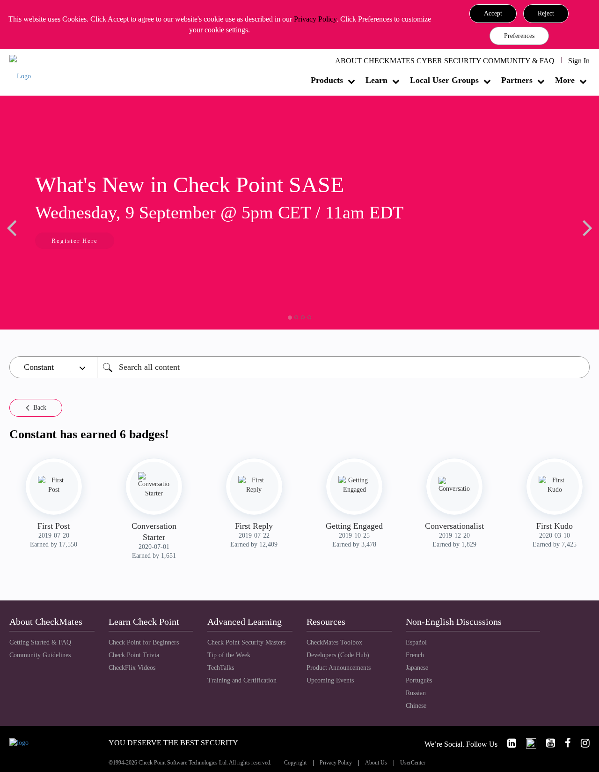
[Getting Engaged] (354, 485)
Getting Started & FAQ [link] (40, 642)
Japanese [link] (417, 667)
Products (327, 80)
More (565, 80)
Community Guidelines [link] (40, 655)
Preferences (519, 35)
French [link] (415, 655)
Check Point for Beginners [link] (144, 642)
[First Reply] (254, 485)
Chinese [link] (416, 705)
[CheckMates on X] (527, 743)
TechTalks (220, 667)
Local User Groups (444, 80)
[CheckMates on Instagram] (581, 743)
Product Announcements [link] (339, 667)
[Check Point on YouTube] (546, 743)
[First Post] (54, 485)
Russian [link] (416, 693)
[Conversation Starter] (154, 485)
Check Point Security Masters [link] (246, 642)
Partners (517, 80)
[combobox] (343, 367)
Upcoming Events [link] (330, 680)
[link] (507, 743)
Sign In (579, 61)
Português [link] (419, 680)
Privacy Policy (315, 19)
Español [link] (416, 642)
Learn (376, 80)
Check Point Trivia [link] (134, 655)
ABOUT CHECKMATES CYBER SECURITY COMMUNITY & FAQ (445, 61)
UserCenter (412, 763)
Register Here (41, 240)
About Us (376, 763)
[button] (493, 13)
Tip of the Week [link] (228, 655)
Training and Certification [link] (242, 680)
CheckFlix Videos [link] (132, 667)
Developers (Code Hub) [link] (338, 655)
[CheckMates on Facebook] (564, 743)
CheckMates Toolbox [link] (334, 642)
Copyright (295, 763)
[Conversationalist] (454, 485)
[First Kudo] (554, 485)
